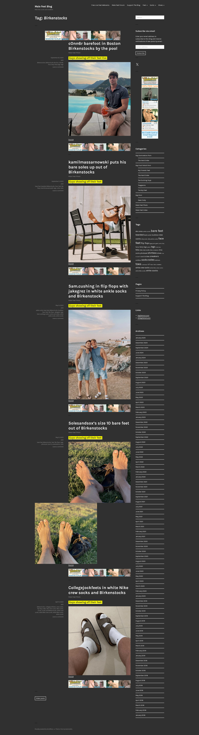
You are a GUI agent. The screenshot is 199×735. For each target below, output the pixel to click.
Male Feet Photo (74, 53)
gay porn (152, 243)
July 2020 (139, 566)
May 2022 (139, 457)
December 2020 (142, 541)
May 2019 (139, 636)
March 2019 (140, 646)
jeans (149, 247)
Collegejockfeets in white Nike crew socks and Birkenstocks (98, 590)
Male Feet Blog (43, 6)
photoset (44, 444)
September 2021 (142, 497)
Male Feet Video (141, 210)
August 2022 (140, 442)
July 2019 (139, 626)
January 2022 (141, 477)
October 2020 (141, 551)
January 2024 (141, 358)
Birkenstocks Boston (52, 62)
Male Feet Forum (118, 5)
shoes (159, 253)
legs (62, 64)
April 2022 (139, 462)
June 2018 (139, 690)
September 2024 (142, 348)
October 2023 (141, 373)
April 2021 (139, 521)
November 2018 (141, 666)
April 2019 (139, 641)
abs (137, 231)
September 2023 (142, 377)
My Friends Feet (144, 170)
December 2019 (141, 601)
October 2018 (141, 670)
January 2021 (140, 536)
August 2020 (140, 561)
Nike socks (60, 608)
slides (147, 256)
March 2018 (140, 705)
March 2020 (140, 586)
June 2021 (139, 512)
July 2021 (139, 507)
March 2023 (140, 407)
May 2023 (139, 397)
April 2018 (139, 700)
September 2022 (142, 437)
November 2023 (142, 368)
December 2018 (141, 661)
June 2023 (139, 392)
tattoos (157, 260)
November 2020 (142, 546)
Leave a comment (58, 67)
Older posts (40, 698)
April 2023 (139, 402)
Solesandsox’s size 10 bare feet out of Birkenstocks (98, 426)
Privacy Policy (141, 291)
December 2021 (141, 482)
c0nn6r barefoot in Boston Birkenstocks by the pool (94, 46)
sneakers (154, 256)
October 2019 (140, 611)
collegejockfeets (51, 607)
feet (59, 186)
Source (71, 140)
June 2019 (139, 631)
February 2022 (141, 472)
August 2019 (140, 621)
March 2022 (140, 467)
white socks (59, 316)
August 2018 (140, 680)
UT (149, 264)
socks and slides (54, 314)
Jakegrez (57, 312)
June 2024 (139, 353)
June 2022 (139, 452)
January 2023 (141, 417)
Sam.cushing (41, 314)
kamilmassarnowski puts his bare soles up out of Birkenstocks (97, 167)
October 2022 (141, 432)
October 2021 (140, 492)
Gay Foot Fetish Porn (143, 165)
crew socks (59, 607)
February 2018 (141, 710)
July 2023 (139, 387)
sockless (138, 260)
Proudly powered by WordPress (44, 729)
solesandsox (56, 444)
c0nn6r (61, 62)
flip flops (51, 312)
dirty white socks (153, 239)
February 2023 (141, 412)
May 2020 (139, 576)
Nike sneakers (154, 250)
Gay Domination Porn (143, 155)
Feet (144, 5)
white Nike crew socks (46, 612)
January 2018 (140, 715)
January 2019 (140, 656)
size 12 (143, 256)
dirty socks (144, 239)
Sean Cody (142, 200)
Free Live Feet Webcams (100, 5)
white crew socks (143, 268)
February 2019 (141, 651)
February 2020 (141, 591)
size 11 (138, 256)
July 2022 (139, 447)
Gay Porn (139, 195)
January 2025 (141, 338)
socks (47, 314)
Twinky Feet (142, 190)
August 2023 (140, 382)
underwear (144, 264)
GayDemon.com (143, 315)
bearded (43, 186)
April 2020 (140, 581)
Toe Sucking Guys (144, 180)
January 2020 (141, 596)
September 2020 (142, 556)
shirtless (152, 253)
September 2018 (142, 675)
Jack (62, 60)
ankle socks (39, 310)
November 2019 (141, 606)
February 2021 (141, 531)
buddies (60, 310)
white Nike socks (58, 612)
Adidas (141, 231)
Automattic (69, 729)
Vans (151, 264)
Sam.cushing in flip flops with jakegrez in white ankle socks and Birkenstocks (98, 291)
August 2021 (140, 502)
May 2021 (139, 517)
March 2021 (140, 526)
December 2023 (141, 363)
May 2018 (139, 695)
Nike (44, 608)
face (49, 64)
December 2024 (141, 343)
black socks (147, 235)
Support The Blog (133, 5)
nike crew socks (51, 608)
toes (62, 188)
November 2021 (141, 487)
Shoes (160, 5)
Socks (152, 5)
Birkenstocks (41, 62)
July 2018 (139, 685)
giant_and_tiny (160, 243)
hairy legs (57, 64)
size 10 (50, 444)
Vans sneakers (157, 264)
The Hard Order (143, 160)
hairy (52, 64)
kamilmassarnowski (47, 188)
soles (58, 188)
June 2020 (139, 571)
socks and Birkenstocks (49, 610)
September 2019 (142, 616)
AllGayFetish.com (144, 318)
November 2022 (142, 427)
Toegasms (142, 185)
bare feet (38, 186)
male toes (158, 247)
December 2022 (141, 422)
